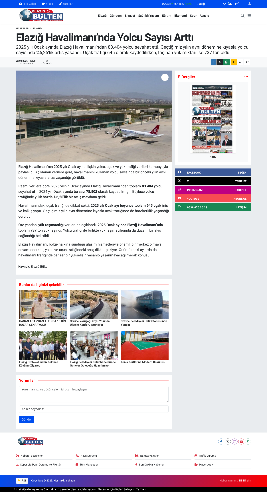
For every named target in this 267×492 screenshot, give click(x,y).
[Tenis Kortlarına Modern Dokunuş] (145, 345)
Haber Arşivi (206, 464)
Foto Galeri (29, 3)
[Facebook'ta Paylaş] (213, 62)
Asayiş (204, 15)
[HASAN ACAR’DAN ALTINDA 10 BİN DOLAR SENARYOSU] (43, 304)
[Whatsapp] (248, 441)
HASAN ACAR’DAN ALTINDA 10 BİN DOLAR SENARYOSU (42, 322)
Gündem (116, 15)
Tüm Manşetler (89, 464)
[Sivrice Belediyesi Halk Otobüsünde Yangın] (145, 304)
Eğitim (166, 15)
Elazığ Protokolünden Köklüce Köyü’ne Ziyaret (38, 363)
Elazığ (102, 15)
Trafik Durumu (207, 455)
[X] (228, 441)
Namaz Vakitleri (149, 455)
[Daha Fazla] (234, 62)
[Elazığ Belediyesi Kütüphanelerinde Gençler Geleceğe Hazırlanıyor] (94, 345)
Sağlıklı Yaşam (148, 15)
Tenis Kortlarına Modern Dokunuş (143, 362)
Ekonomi (180, 15)
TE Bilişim (245, 480)
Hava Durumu (88, 455)
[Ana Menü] (249, 15)
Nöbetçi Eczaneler (32, 455)
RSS (24, 480)
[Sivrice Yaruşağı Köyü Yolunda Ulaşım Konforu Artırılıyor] (94, 304)
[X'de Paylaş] (220, 62)
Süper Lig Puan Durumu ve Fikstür (40, 464)
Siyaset (130, 15)
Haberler (22, 28)
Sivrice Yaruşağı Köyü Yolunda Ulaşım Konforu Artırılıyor (90, 322)
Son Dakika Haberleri (152, 464)
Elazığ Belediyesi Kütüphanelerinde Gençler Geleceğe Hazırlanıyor (93, 363)
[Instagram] (235, 441)
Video (49, 3)
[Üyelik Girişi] (248, 4)
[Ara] (242, 15)
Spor (193, 15)
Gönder (27, 419)
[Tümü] (246, 77)
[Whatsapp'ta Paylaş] (226, 62)
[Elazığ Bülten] (42, 15)
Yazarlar (67, 3)
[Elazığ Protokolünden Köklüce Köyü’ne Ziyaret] (43, 345)
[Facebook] (221, 441)
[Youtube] (241, 441)
